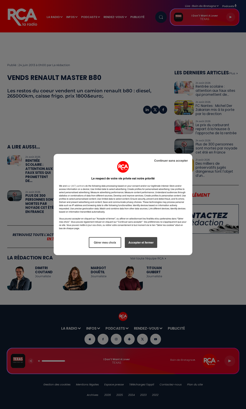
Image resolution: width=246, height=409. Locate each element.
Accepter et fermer (141, 242)
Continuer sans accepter (171, 160)
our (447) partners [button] (76, 185)
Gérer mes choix (105, 242)
